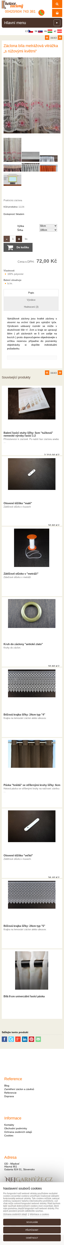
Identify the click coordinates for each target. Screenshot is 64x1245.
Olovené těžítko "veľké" (18, 855)
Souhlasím (32, 1222)
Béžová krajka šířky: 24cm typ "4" (24, 714)
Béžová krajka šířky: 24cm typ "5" (24, 926)
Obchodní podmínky (15, 1128)
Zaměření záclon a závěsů (19, 1089)
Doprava (9, 1096)
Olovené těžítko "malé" (18, 503)
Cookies (8, 1135)
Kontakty (9, 1124)
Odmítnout (32, 1238)
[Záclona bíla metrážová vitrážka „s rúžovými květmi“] (32, 133)
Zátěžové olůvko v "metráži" (21, 573)
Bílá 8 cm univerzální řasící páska (24, 996)
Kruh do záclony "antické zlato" (23, 644)
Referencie (10, 1092)
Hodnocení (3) (31, 306)
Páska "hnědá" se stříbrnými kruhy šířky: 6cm (32, 785)
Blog (6, 1085)
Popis (31, 292)
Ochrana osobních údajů (18, 1132)
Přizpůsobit (31, 1230)
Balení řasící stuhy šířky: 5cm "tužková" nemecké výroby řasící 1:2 (28, 434)
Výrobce (31, 300)
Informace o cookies (39, 1214)
